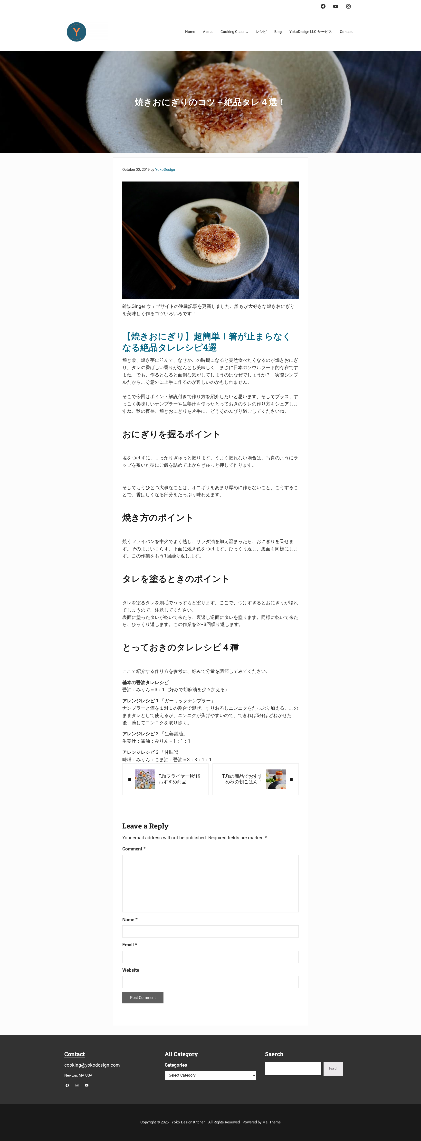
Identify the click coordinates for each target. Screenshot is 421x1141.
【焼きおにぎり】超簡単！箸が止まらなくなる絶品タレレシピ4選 (206, 341)
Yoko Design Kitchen (188, 1122)
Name (130, 919)
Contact (74, 1054)
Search (333, 1068)
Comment (134, 849)
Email (129, 945)
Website (130, 970)
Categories (176, 1065)
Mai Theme (271, 1122)
